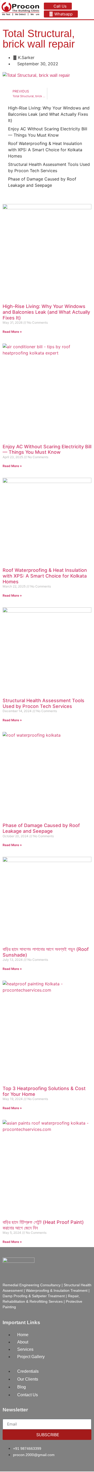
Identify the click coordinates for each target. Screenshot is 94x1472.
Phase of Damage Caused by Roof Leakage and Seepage (41, 828)
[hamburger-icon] (88, 9)
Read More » (12, 332)
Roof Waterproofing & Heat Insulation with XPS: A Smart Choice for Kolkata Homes (45, 575)
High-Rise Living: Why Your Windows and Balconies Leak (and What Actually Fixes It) (46, 312)
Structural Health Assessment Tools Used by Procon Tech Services (43, 703)
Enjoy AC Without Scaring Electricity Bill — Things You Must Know (47, 449)
